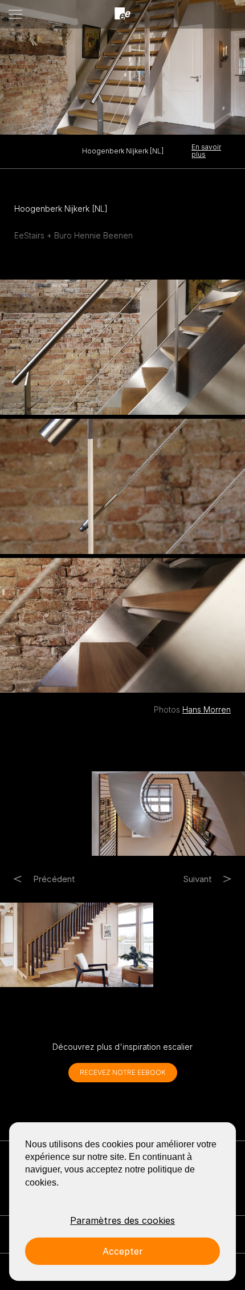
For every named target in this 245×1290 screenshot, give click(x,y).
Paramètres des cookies (122, 1220)
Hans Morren (206, 709)
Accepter (123, 1251)
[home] (122, 14)
